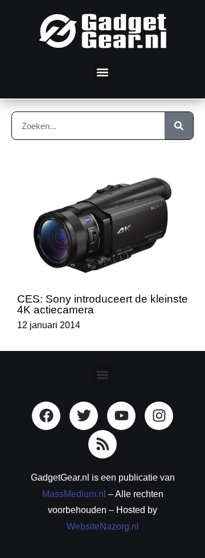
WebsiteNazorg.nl (103, 526)
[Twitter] (83, 416)
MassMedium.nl (74, 494)
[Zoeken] (179, 125)
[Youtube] (121, 416)
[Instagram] (159, 416)
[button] (102, 72)
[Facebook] (46, 416)
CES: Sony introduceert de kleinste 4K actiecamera (102, 304)
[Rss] (102, 444)
